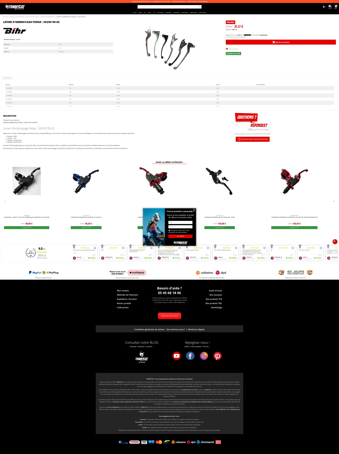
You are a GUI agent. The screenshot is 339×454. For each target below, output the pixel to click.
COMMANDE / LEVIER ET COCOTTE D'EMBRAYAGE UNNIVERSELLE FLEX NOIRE (26, 217)
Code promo (123, 307)
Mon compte (123, 290)
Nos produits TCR (214, 299)
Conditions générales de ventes (149, 329)
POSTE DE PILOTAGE (32, 17)
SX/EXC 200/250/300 (17, 17)
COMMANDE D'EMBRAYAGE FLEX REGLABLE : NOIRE (219, 217)
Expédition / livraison (127, 299)
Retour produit (124, 303)
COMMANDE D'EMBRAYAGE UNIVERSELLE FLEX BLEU (86, 217)
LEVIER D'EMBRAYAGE (47, 17)
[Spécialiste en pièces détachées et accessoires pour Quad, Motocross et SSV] (15, 7)
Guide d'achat (215, 290)
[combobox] (170, 7)
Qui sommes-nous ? (176, 329)
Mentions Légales (196, 329)
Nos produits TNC (214, 303)
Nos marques (215, 294)
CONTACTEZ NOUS (169, 316)
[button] (117, 46)
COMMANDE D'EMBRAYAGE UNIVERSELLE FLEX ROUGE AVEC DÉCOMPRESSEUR (294, 217)
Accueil (6, 17)
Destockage (216, 307)
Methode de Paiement (127, 294)
